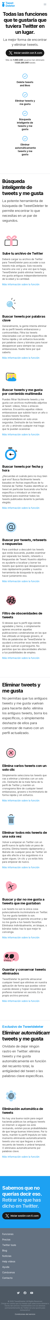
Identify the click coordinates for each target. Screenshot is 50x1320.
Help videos (8, 1261)
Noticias (6, 1256)
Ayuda (5, 1267)
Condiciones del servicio (25, 1314)
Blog (4, 1250)
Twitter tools (9, 1245)
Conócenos (8, 1272)
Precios (6, 1239)
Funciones (7, 1234)
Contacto (7, 1278)
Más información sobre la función (20, 284)
